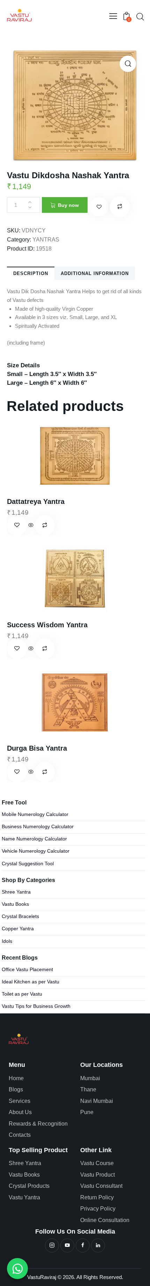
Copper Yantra (18, 929)
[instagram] (52, 1245)
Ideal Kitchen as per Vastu (30, 982)
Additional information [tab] (95, 273)
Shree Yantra (16, 892)
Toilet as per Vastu (22, 994)
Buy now (68, 205)
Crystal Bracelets (20, 916)
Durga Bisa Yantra (37, 748)
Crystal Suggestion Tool (28, 864)
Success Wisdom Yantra (47, 625)
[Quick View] (31, 525)
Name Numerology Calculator (34, 839)
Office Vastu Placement (27, 969)
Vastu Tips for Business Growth (36, 1006)
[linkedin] (98, 1245)
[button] (113, 16)
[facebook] (83, 1245)
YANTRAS (45, 240)
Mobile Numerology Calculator (35, 814)
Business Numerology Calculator (38, 827)
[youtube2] (67, 1245)
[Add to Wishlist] (98, 206)
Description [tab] (30, 273)
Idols (7, 941)
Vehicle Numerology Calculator (35, 851)
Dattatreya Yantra (36, 501)
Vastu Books (15, 904)
